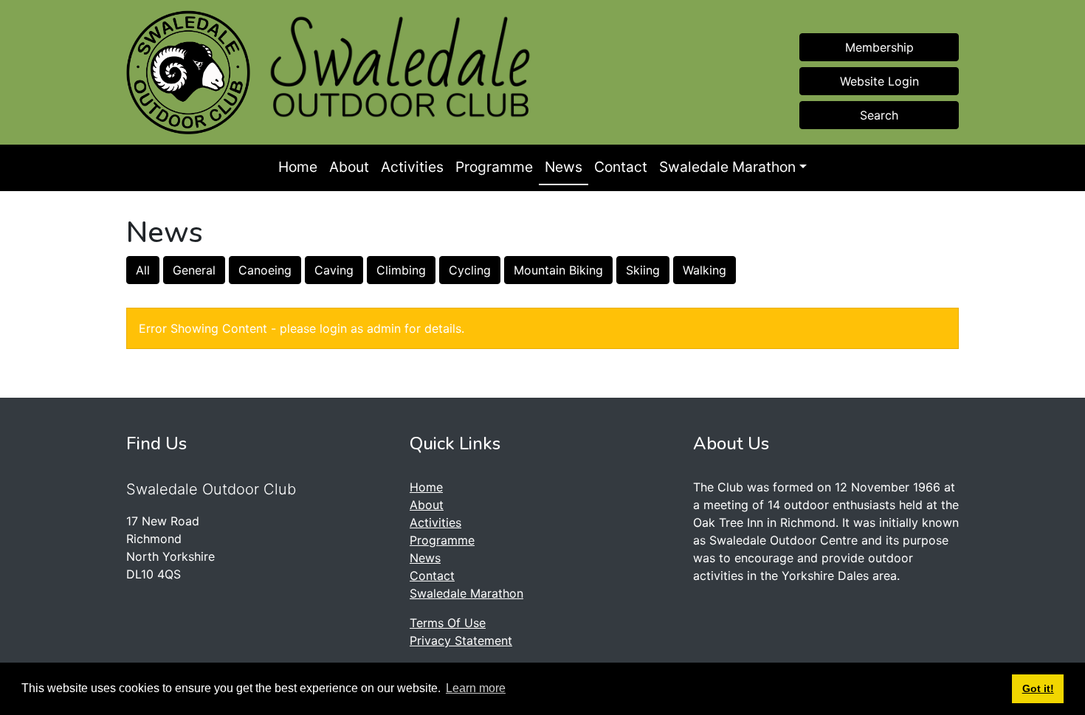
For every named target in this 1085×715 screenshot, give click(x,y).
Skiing (643, 270)
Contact (620, 167)
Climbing (401, 270)
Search (879, 115)
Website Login (879, 81)
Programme (494, 167)
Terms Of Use (448, 622)
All (143, 270)
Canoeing (265, 270)
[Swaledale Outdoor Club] (188, 72)
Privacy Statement (461, 640)
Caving (334, 270)
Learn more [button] (476, 688)
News (563, 167)
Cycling (470, 270)
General (194, 270)
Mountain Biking (558, 270)
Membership (879, 47)
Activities (412, 167)
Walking (704, 270)
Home (297, 167)
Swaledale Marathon (727, 167)
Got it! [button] (1038, 688)
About (349, 167)
